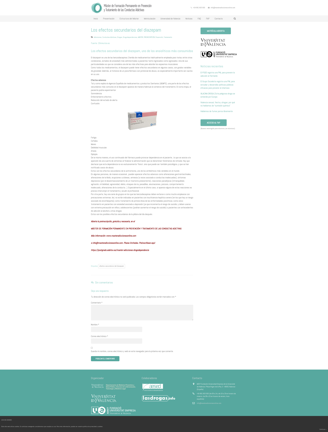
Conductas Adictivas (109, 37)
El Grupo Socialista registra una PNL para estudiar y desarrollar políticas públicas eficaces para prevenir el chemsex (218, 84)
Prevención (159, 37)
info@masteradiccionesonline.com (223, 8)
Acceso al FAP (213, 122)
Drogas (119, 37)
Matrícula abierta (215, 30)
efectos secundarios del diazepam (111, 266)
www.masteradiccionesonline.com (121, 235)
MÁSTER (140, 37)
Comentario (96, 302)
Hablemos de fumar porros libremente (217, 111)
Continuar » (322, 429)
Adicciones (98, 37)
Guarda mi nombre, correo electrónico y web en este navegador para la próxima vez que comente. (132, 351)
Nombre (95, 324)
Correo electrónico (99, 336)
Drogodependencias (130, 37)
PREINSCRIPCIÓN (149, 37)
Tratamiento (168, 37)
